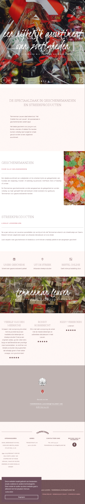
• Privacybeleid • (47, 494)
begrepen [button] (21, 497)
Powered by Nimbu (74, 494)
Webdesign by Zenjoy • (60, 494)
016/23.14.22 (42, 407)
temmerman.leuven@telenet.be (46, 404)
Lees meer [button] (9, 492)
